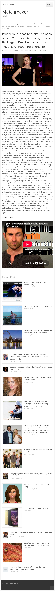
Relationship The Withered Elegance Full (38, 306)
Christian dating (13, 24)
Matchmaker (15, 12)
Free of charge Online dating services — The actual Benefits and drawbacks (38, 544)
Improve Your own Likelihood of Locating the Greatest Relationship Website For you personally (36, 403)
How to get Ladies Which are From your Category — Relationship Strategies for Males (29, 568)
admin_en (30, 50)
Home (4, 24)
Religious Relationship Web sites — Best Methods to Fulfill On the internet (38, 331)
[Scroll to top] (52, 588)
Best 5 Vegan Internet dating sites (36, 508)
